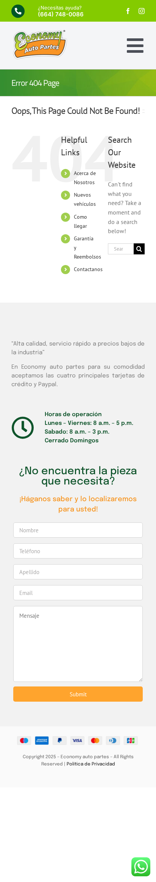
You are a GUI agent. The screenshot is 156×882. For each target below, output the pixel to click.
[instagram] (142, 11)
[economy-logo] (39, 32)
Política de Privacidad (91, 764)
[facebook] (128, 11)
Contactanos (88, 269)
